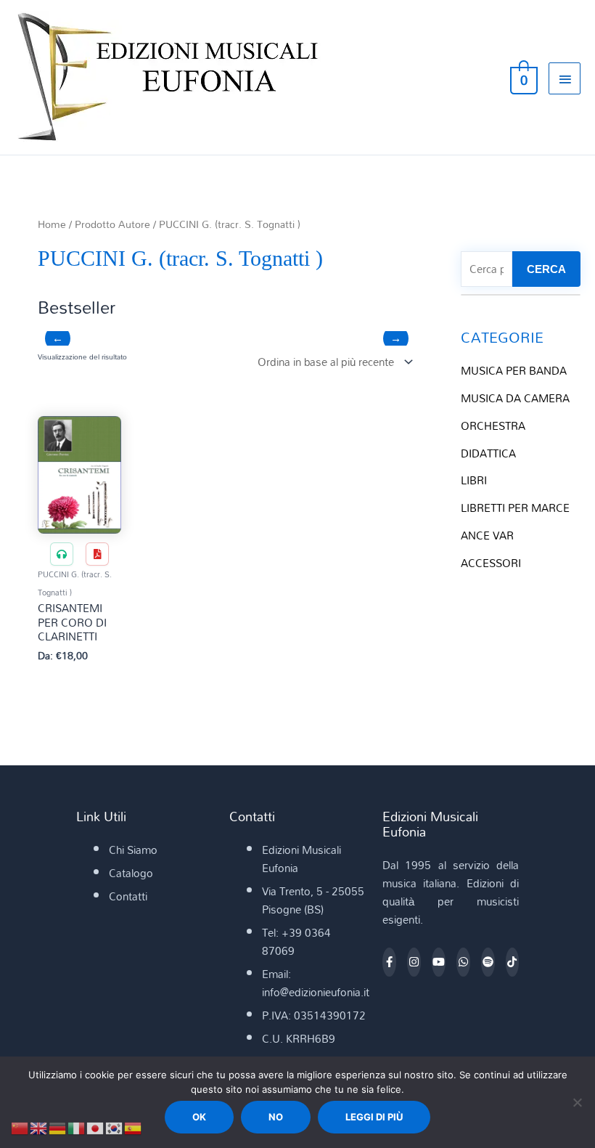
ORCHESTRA (493, 425)
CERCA (546, 269)
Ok (199, 1117)
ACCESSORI (491, 563)
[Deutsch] (58, 1127)
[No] (577, 1102)
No (275, 1117)
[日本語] (95, 1127)
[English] (39, 1127)
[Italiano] (76, 1127)
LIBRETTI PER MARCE (515, 507)
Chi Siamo (133, 849)
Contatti (128, 896)
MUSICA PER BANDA (514, 370)
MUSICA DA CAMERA (515, 398)
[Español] (133, 1127)
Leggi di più (374, 1117)
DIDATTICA (488, 453)
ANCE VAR (487, 535)
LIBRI (474, 480)
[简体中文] (20, 1127)
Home (52, 224)
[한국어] (114, 1127)
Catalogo (131, 873)
